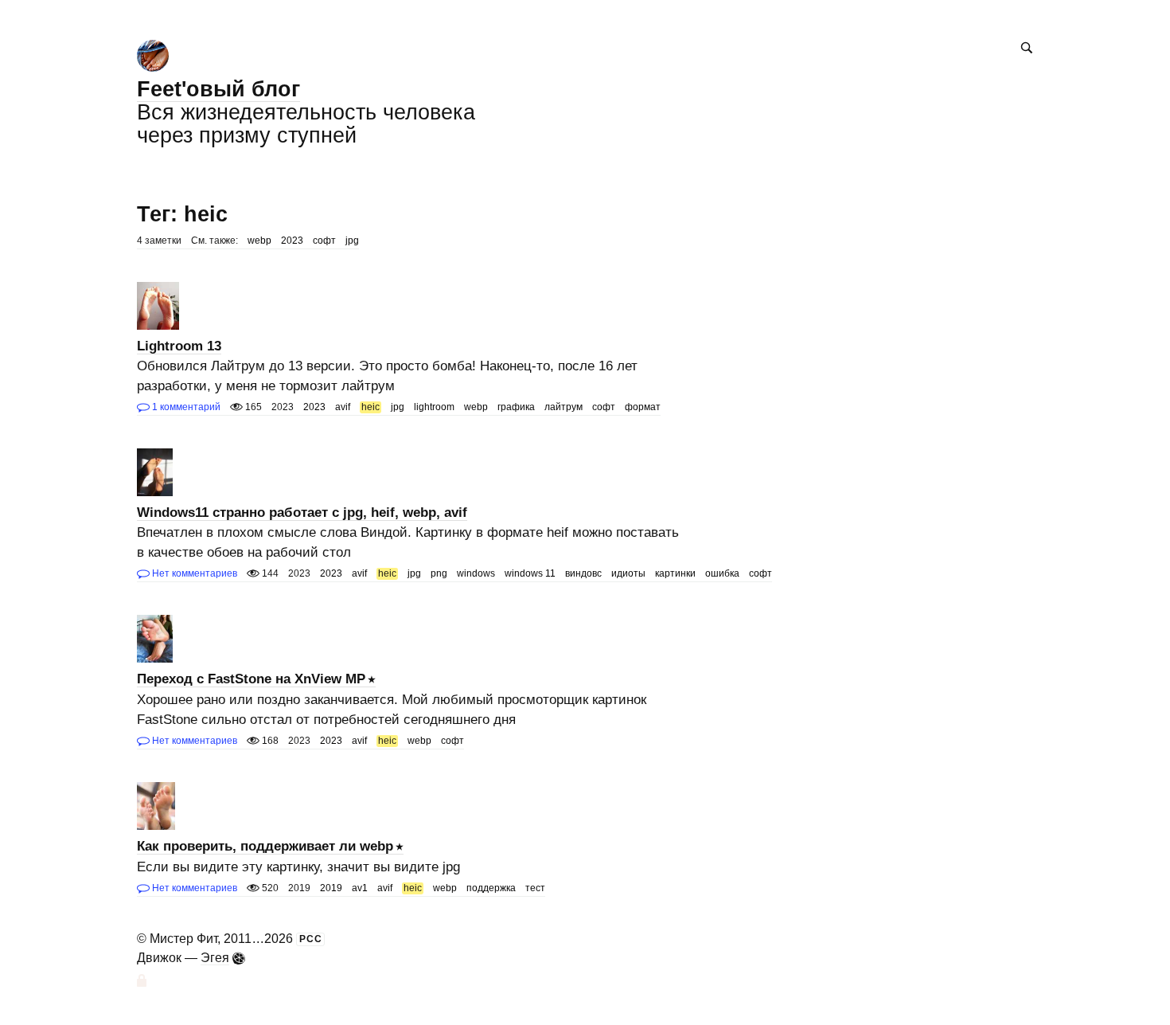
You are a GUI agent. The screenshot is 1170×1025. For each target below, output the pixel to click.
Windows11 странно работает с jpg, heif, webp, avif (302, 512)
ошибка (722, 573)
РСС (310, 939)
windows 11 (530, 573)
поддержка (491, 888)
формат (643, 407)
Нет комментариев (193, 573)
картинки (675, 573)
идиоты (628, 573)
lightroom (434, 407)
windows (476, 573)
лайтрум (563, 407)
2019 (331, 888)
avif (342, 407)
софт (324, 240)
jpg (352, 240)
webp (259, 240)
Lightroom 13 (179, 346)
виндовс (583, 573)
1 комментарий (185, 407)
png (439, 573)
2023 (292, 240)
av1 (360, 888)
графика (516, 407)
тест (535, 888)
